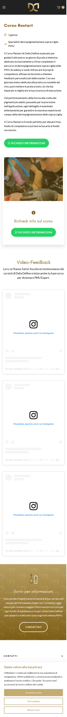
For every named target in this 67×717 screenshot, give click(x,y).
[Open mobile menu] (4, 7)
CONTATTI (10, 656)
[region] (33, 689)
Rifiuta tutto (33, 710)
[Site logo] (33, 6)
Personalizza (33, 701)
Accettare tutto (33, 692)
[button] (33, 656)
